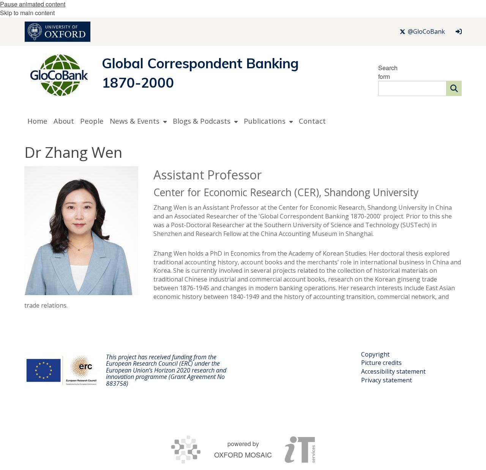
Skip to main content (27, 12)
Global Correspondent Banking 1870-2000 (200, 73)
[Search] (454, 88)
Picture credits (381, 362)
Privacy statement (386, 380)
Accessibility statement (393, 371)
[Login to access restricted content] (459, 31)
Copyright (375, 354)
